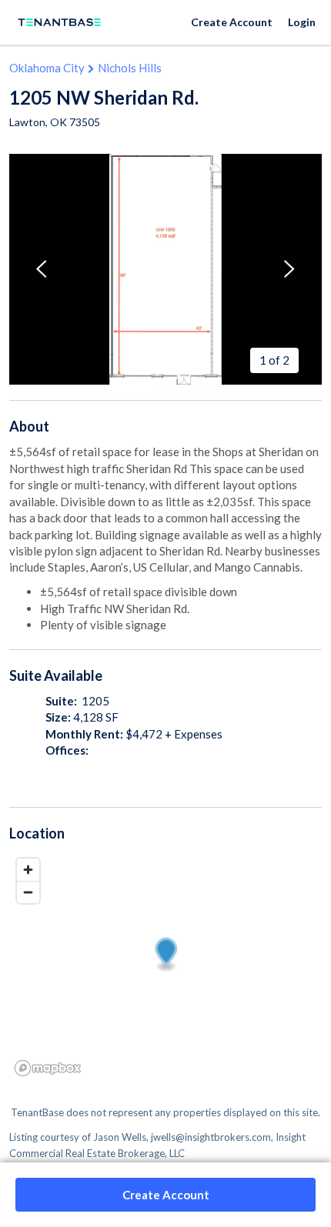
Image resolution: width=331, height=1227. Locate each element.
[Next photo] (289, 269)
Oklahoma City (47, 68)
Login (302, 21)
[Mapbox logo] (48, 1068)
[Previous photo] (41, 269)
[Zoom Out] (28, 892)
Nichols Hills (130, 68)
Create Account (231, 21)
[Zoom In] (28, 870)
